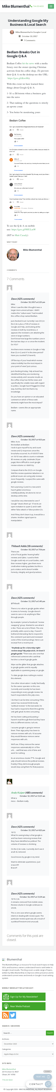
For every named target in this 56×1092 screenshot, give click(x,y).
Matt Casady (21, 235)
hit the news (28, 63)
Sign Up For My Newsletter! (24, 996)
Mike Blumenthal (9, 1069)
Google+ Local (39, 32)
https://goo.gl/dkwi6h (18, 78)
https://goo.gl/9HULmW (24, 229)
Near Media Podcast (20, 1006)
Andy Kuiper (18, 792)
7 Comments (29, 40)
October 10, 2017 (29, 36)
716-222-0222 (38, 6)
